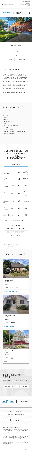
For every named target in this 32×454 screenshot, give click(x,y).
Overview (16, 165)
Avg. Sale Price (16, 225)
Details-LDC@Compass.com (25, 4)
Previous (2, 29)
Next (29, 29)
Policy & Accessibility (16, 411)
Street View (22, 59)
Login (28, 5)
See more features (7, 137)
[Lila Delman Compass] (14, 13)
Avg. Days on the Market (16, 229)
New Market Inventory (16, 232)
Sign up (28, 6)
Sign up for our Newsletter (16, 414)
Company (15, 409)
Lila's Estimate (16, 235)
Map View (9, 59)
